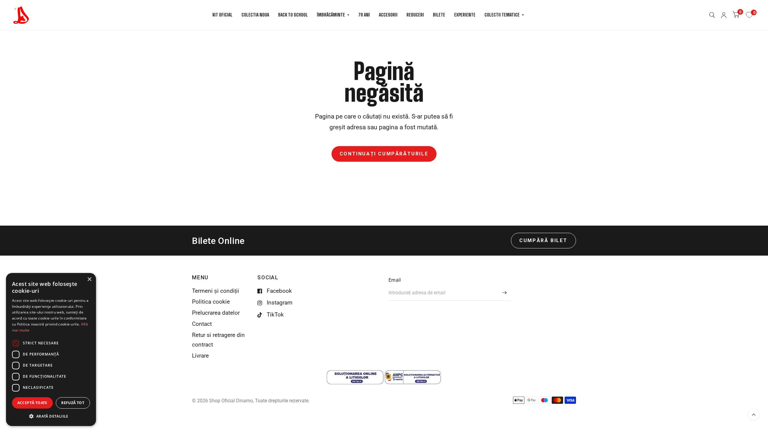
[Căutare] (712, 15)
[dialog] (51, 349)
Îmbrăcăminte (331, 14)
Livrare (200, 355)
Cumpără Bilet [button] (543, 240)
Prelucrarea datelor (216, 313)
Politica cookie (211, 301)
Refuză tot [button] (72, 402)
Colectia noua (255, 14)
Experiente (465, 14)
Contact (202, 324)
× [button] (89, 279)
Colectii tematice (502, 14)
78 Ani (364, 14)
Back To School (293, 14)
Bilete (439, 14)
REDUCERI (415, 14)
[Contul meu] (724, 15)
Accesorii (388, 14)
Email (394, 280)
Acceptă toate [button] (32, 402)
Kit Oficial (222, 14)
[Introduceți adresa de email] (505, 293)
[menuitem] (222, 15)
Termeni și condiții (215, 291)
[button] (51, 416)
